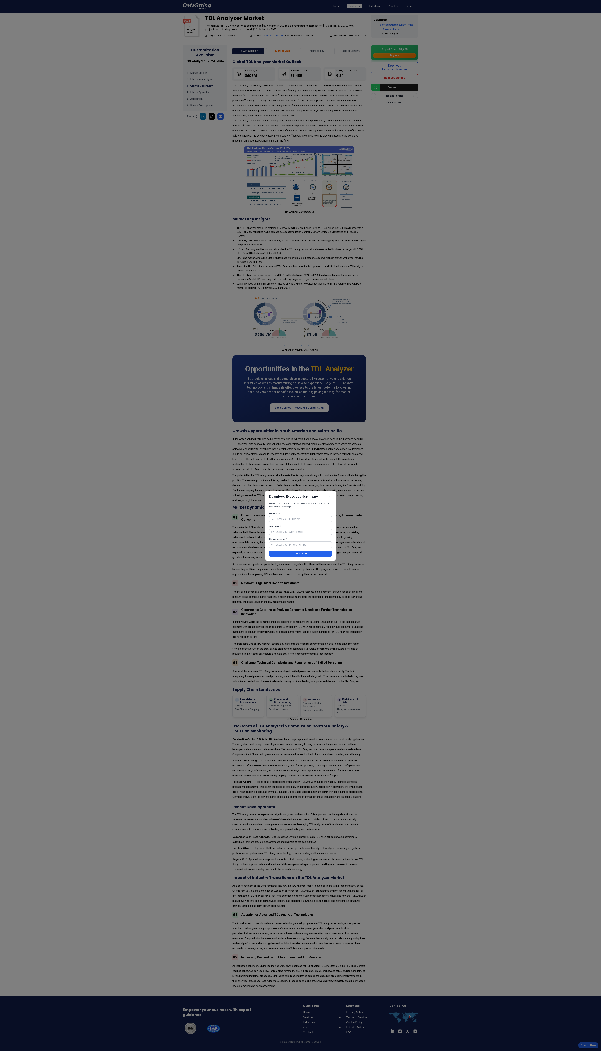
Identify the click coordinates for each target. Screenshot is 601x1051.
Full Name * (275, 513)
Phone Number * (278, 539)
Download (300, 553)
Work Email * (276, 526)
